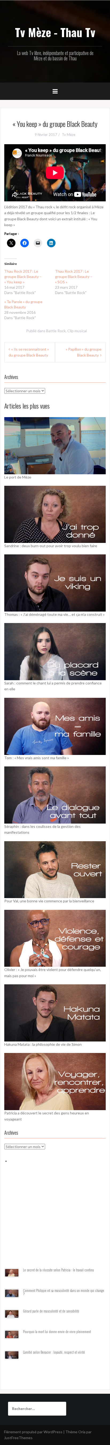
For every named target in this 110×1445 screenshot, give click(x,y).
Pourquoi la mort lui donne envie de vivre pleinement (57, 1331)
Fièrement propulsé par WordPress (33, 1432)
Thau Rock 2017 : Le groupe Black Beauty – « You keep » (23, 276)
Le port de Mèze (17, 477)
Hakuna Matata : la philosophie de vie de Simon (43, 1044)
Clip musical (77, 330)
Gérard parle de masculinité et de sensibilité (51, 1311)
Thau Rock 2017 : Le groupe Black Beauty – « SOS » (73, 276)
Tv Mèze (68, 134)
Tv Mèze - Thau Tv (55, 32)
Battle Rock (56, 330)
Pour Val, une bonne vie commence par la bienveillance (49, 901)
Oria (81, 1432)
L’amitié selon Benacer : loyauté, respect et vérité (54, 1352)
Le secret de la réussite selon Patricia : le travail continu (58, 1269)
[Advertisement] (55, 1222)
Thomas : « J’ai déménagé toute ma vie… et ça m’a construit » (54, 614)
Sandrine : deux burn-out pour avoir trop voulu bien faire (50, 545)
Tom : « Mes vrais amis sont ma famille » (36, 757)
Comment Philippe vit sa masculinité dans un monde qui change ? (63, 1292)
